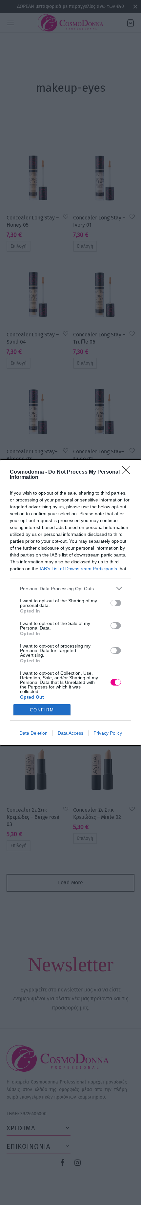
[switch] (116, 603)
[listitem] (70, 588)
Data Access (70, 733)
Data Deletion (33, 733)
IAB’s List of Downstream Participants (78, 568)
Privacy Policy (107, 733)
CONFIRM (42, 709)
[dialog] (70, 602)
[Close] (128, 472)
